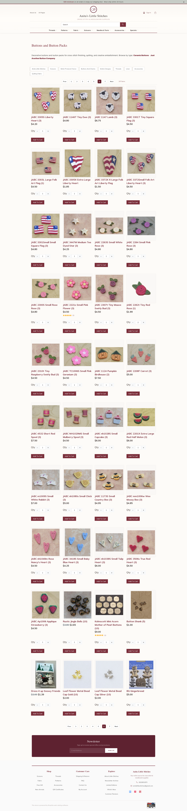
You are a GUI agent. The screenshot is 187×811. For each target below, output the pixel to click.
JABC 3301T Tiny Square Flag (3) (140, 119)
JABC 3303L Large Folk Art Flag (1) (44, 181)
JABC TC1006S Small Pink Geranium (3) (77, 373)
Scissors (87, 30)
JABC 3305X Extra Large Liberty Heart (76, 181)
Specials (133, 30)
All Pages (42, 12)
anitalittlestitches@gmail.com (143, 786)
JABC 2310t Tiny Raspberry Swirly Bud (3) (45, 373)
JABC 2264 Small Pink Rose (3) (138, 244)
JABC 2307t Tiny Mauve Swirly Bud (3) (108, 306)
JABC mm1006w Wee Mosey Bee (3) (138, 498)
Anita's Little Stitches (93, 16)
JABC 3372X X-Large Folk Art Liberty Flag (109, 181)
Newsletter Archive (111, 781)
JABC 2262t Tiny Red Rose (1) (138, 306)
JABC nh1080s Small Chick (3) (77, 498)
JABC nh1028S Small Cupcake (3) (106, 435)
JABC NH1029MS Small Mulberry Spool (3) (76, 435)
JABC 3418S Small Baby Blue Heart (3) (76, 560)
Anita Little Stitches (38, 69)
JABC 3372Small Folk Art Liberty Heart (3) (140, 181)
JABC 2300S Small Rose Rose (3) (44, 306)
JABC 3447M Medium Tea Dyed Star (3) (77, 244)
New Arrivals (39, 789)
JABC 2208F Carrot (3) (139, 371)
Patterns (64, 30)
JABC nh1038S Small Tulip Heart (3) (109, 560)
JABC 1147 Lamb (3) (106, 117)
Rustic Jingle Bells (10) (75, 621)
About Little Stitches (112, 776)
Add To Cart (37, 140)
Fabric (75, 30)
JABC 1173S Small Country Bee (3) (105, 498)
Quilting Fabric (37, 74)
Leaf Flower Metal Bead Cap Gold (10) (76, 693)
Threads (52, 30)
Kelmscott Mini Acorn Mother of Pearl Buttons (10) (108, 625)
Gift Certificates (58, 789)
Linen (128, 69)
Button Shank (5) (136, 621)
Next (112, 81)
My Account (83, 789)
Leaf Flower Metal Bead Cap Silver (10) (108, 693)
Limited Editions (111, 785)
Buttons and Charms (88, 69)
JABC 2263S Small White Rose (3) (108, 244)
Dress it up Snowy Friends (45, 691)
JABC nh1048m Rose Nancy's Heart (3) (42, 560)
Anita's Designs (105, 69)
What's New (111, 789)
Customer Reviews (111, 794)
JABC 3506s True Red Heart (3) (138, 560)
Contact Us (83, 785)
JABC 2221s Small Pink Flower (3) (75, 306)
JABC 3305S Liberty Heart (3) (42, 119)
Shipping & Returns (82, 776)
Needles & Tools (103, 30)
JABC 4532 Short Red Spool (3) (43, 435)
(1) (73, 315)
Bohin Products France (68, 69)
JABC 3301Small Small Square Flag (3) (43, 244)
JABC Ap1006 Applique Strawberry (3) (43, 623)
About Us (33, 12)
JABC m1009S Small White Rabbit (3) (42, 498)
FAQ (82, 781)
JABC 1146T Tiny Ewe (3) (77, 117)
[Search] (123, 24)
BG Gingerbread (135, 691)
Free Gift (40, 785)
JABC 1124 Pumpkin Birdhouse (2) (106, 373)
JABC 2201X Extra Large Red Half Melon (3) (140, 435)
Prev (64, 81)
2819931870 (143, 782)
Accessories (119, 30)
